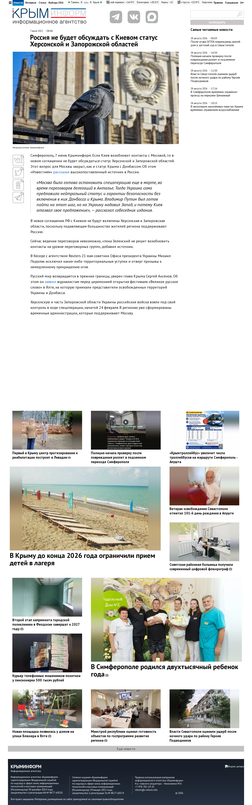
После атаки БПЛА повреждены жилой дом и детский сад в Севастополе (215, 43)
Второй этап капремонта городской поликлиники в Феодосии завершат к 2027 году (46, 624)
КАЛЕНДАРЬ (217, 22)
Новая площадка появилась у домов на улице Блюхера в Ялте (43, 733)
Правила (218, 2)
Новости (18, 2)
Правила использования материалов (155, 777)
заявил (50, 281)
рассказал (61, 172)
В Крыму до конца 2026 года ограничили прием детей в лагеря (82, 559)
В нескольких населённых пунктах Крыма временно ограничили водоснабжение (217, 108)
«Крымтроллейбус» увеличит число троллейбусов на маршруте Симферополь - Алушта (203, 457)
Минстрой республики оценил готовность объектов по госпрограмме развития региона (123, 736)
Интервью (30, 2)
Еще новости (126, 749)
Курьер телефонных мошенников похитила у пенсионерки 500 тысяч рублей (46, 677)
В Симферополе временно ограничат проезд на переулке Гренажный (214, 93)
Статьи (42, 2)
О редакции (231, 2)
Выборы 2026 (56, 2)
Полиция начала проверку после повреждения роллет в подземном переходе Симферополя (213, 59)
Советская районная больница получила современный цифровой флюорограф (201, 566)
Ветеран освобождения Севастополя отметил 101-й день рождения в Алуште (202, 510)
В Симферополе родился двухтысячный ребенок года (164, 670)
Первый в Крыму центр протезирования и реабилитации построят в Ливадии (45, 455)
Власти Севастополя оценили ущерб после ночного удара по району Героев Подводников (215, 77)
